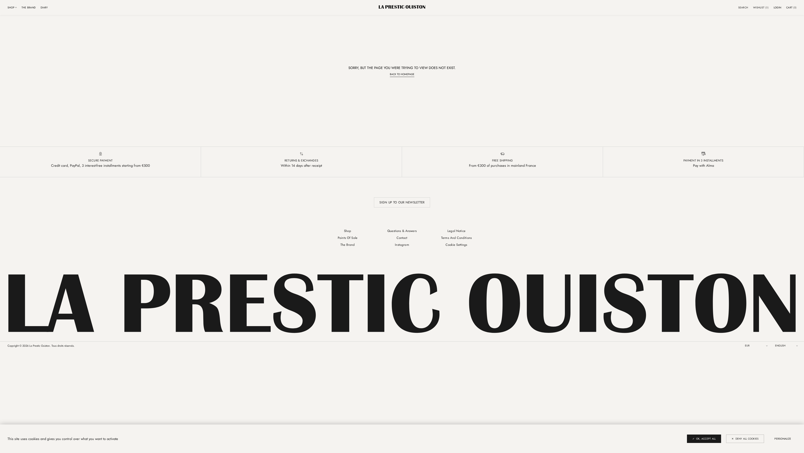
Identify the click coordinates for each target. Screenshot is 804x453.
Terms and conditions (456, 238)
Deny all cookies (747, 439)
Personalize (782, 439)
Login (777, 7)
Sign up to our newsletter (402, 202)
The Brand (29, 7)
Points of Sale (347, 238)
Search (743, 7)
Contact (402, 238)
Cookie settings (456, 244)
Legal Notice (456, 231)
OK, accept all (706, 439)
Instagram (402, 244)
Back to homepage (402, 74)
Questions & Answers (402, 231)
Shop (347, 231)
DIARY (44, 7)
